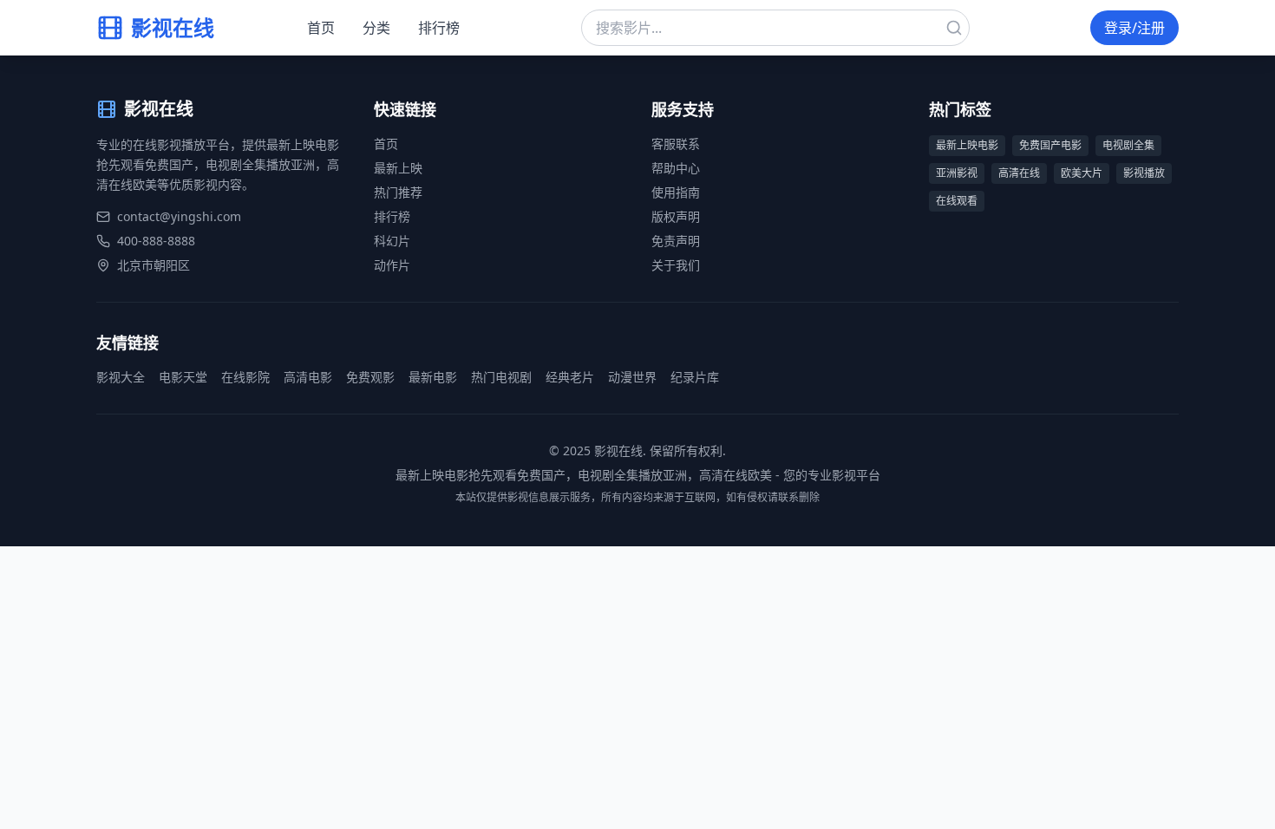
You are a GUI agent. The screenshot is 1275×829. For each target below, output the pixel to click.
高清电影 (308, 377)
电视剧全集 (1128, 145)
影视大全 (120, 377)
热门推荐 (398, 192)
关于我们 (675, 265)
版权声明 (675, 216)
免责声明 (675, 240)
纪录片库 (694, 377)
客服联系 (675, 143)
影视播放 (1144, 173)
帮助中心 (675, 168)
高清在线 (1019, 173)
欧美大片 (1081, 173)
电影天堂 (183, 377)
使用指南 (675, 192)
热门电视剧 (501, 377)
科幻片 (392, 240)
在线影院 (245, 377)
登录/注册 (1134, 27)
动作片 (392, 265)
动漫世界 (632, 377)
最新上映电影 (967, 145)
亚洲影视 (957, 173)
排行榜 (439, 27)
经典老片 (570, 377)
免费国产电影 (1050, 145)
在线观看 (957, 200)
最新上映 (398, 168)
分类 (376, 27)
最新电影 (433, 377)
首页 (321, 27)
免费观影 (370, 377)
